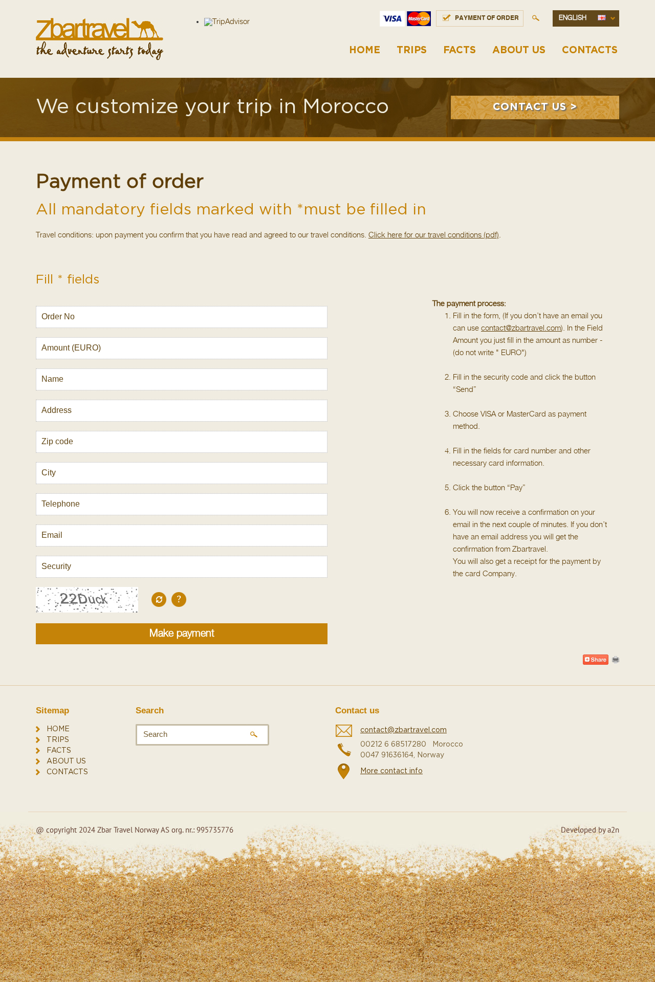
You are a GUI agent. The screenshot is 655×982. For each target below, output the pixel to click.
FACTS (459, 50)
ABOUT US (518, 50)
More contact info (391, 771)
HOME (364, 50)
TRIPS (412, 50)
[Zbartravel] (99, 39)
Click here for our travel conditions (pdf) (433, 235)
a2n (613, 830)
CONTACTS (590, 50)
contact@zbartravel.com (521, 328)
